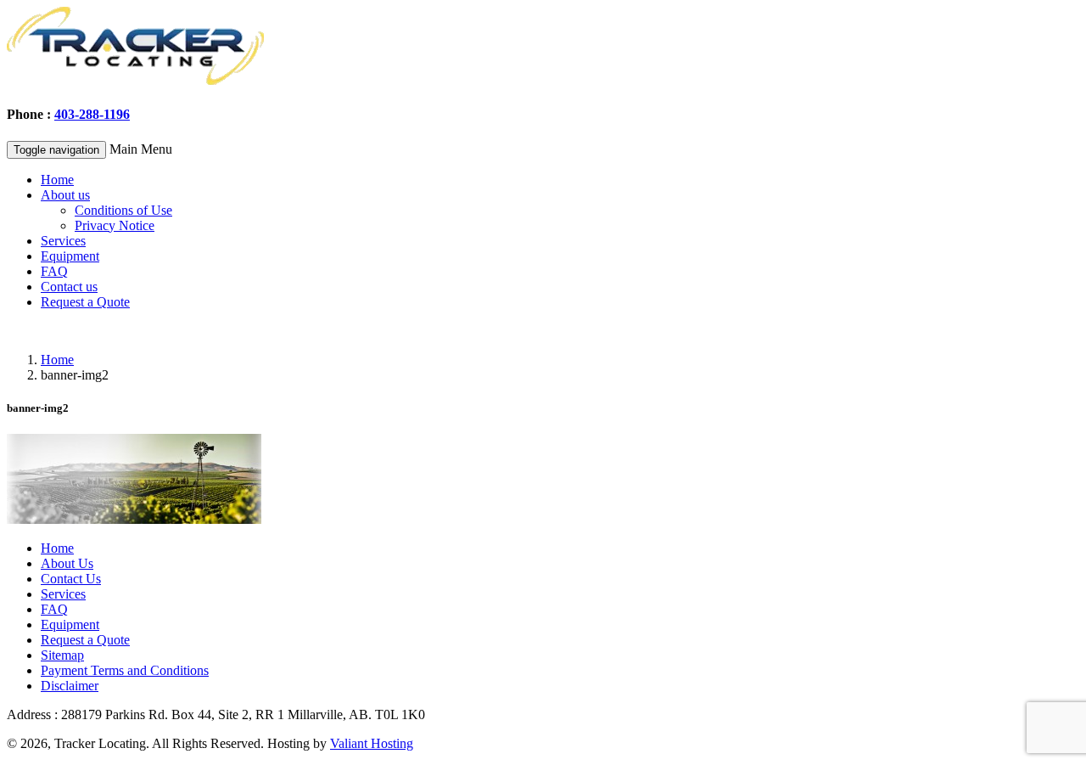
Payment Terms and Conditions (125, 670)
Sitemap (62, 655)
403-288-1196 (92, 114)
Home (57, 179)
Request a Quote (85, 302)
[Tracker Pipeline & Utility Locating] (136, 81)
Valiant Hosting (371, 743)
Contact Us (71, 578)
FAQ (54, 271)
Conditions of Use (123, 210)
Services (63, 240)
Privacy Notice (114, 225)
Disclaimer (69, 685)
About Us (67, 563)
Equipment (70, 256)
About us (65, 195)
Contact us (69, 286)
